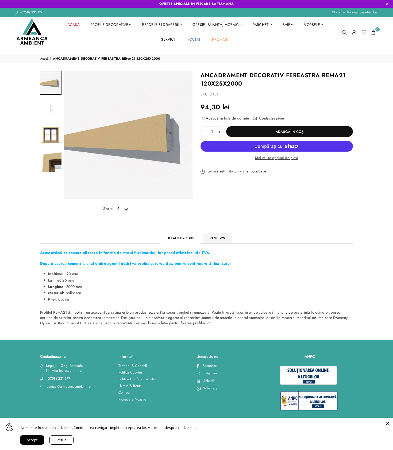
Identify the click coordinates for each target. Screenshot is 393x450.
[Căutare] (344, 32)
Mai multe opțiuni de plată (276, 157)
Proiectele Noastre (132, 399)
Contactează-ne (271, 118)
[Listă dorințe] (364, 32)
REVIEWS (217, 238)
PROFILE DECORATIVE (109, 24)
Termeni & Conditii (132, 365)
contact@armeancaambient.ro (356, 12)
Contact (124, 392)
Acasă (44, 58)
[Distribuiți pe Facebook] (118, 208)
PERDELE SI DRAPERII (160, 24)
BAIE (286, 24)
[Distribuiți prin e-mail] (126, 208)
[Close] (387, 423)
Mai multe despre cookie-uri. (172, 427)
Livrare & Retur (129, 385)
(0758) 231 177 (30, 12)
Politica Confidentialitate (136, 379)
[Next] (185, 135)
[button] (373, 32)
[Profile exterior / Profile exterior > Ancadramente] (50, 82)
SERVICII (168, 39)
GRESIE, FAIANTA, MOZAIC (215, 24)
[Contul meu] (354, 32)
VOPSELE (312, 24)
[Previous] (71, 135)
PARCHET (261, 24)
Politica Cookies (130, 372)
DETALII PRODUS (181, 238)
